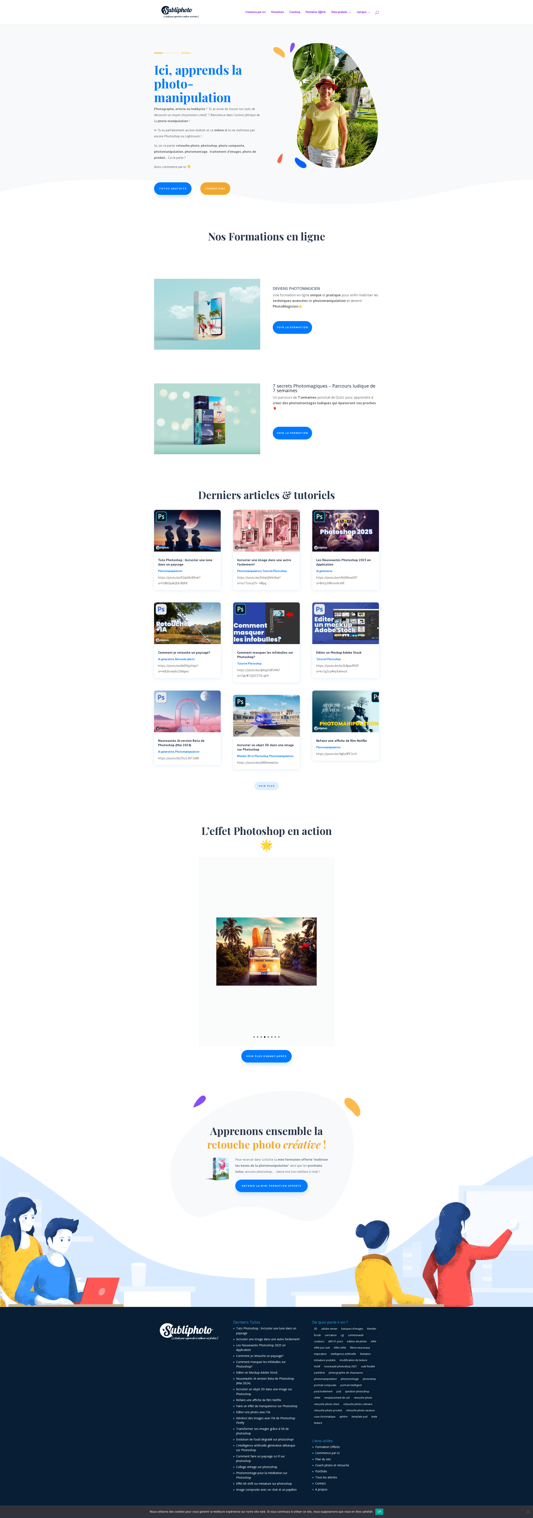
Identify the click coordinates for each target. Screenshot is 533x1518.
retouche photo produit (328, 1410)
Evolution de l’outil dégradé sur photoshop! (265, 1439)
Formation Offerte (315, 13)
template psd (359, 1416)
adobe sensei (329, 1328)
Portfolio (321, 1471)
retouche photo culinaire (357, 1404)
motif (317, 1366)
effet (373, 1341)
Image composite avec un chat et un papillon (266, 1490)
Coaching (294, 13)
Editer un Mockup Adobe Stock (338, 652)
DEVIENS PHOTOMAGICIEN (296, 288)
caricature (331, 1335)
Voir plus (267, 785)
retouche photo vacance (360, 1410)
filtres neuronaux (360, 1347)
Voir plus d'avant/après (266, 1056)
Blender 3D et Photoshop (252, 756)
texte (374, 1416)
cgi (342, 1335)
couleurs (319, 1341)
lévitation (365, 1354)
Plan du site (323, 1459)
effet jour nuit (322, 1347)
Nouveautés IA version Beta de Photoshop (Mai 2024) (181, 742)
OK (379, 1511)
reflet (317, 1397)
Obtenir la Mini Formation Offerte (271, 1185)
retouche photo (363, 1397)
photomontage (350, 1379)
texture (318, 1423)
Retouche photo (185, 659)
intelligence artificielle (343, 1354)
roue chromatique (324, 1416)
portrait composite (325, 1385)
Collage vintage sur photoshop (256, 1467)
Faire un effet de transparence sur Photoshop (267, 1406)
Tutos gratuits (339, 13)
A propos (361, 13)
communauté (356, 1335)
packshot (319, 1372)
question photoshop (357, 1391)
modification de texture (353, 1360)
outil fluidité (368, 1366)
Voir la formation (292, 327)
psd (338, 1391)
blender (371, 1328)
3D (315, 1328)
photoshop (369, 1379)
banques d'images (352, 1328)
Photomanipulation (170, 571)
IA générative (166, 659)
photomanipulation (325, 1379)
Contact (320, 1483)
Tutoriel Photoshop (274, 571)
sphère (343, 1416)
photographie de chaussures (346, 1372)
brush (317, 1335)
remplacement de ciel (337, 1397)
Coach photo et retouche (332, 1465)
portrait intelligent (351, 1385)
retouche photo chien (326, 1404)
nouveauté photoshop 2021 (340, 1366)
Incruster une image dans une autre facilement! (268, 1339)
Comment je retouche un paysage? (184, 652)
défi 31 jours (335, 1341)
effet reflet (340, 1347)
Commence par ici (255, 13)
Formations (277, 13)
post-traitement (323, 1391)
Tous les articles (326, 1477)
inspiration (320, 1354)
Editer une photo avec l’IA (253, 1412)
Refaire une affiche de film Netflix (341, 740)
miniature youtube (325, 1360)
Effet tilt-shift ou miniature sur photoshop (264, 1483)
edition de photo (357, 1341)
